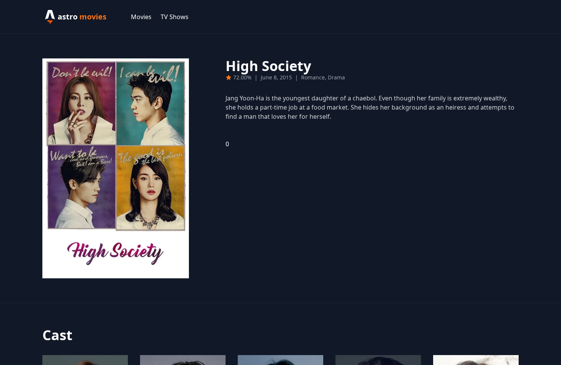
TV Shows (175, 17)
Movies (141, 17)
